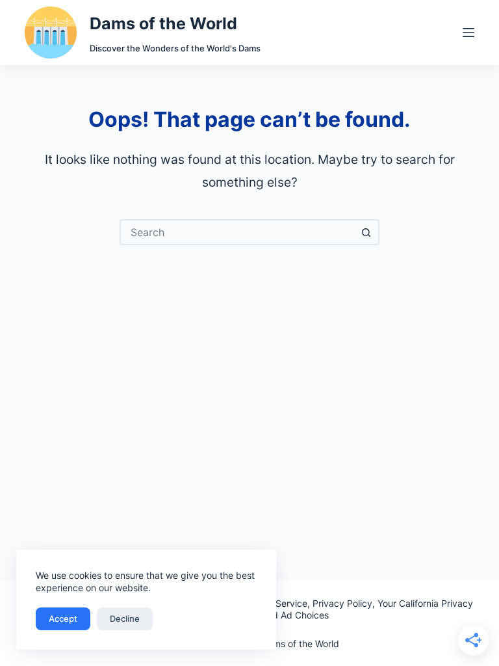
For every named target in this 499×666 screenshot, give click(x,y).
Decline (125, 618)
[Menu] (468, 32)
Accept (63, 618)
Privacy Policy (342, 603)
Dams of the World (163, 23)
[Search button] (366, 232)
